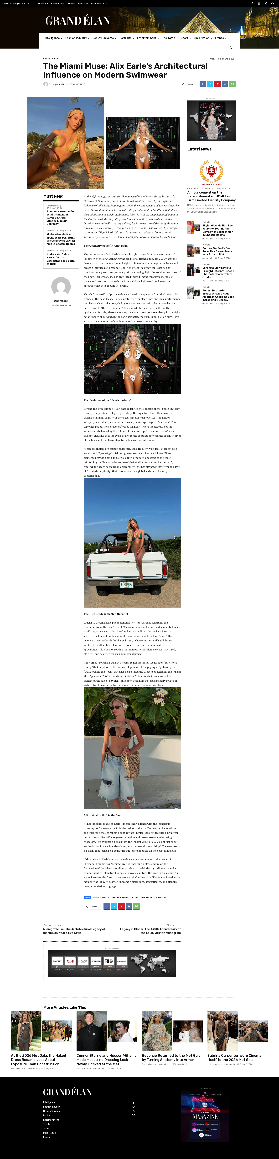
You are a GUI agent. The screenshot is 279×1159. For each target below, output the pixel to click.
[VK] (225, 84)
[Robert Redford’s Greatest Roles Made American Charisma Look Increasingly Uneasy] (193, 292)
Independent (146, 897)
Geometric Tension (120, 897)
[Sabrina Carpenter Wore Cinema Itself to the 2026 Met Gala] (237, 1031)
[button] (231, 48)
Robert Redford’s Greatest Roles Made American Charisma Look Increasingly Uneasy (218, 295)
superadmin (58, 84)
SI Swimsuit (161, 897)
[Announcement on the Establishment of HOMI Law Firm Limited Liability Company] (211, 169)
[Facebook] (252, 3)
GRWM (135, 897)
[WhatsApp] (232, 84)
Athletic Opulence (101, 897)
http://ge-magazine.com (61, 305)
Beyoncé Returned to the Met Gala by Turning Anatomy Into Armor (171, 1057)
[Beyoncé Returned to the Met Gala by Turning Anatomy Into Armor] (172, 1031)
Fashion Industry (51, 59)
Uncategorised (53, 206)
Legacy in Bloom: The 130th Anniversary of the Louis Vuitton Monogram (150, 931)
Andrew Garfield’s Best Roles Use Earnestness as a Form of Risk (61, 259)
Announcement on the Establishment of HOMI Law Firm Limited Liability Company (60, 217)
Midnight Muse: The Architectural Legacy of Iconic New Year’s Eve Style (74, 931)
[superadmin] (46, 84)
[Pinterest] (217, 84)
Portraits (50, 231)
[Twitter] (265, 3)
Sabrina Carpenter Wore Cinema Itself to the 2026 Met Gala (234, 1057)
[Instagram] (259, 3)
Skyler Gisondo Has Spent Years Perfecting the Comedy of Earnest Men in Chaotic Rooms (61, 239)
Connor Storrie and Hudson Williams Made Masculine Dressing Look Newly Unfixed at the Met (106, 1059)
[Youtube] (272, 3)
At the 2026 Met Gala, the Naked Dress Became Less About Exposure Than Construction (38, 1059)
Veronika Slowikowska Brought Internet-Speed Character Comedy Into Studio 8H (218, 272)
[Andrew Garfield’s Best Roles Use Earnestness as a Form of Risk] (193, 250)
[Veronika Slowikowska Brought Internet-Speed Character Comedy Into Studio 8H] (193, 270)
